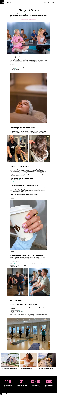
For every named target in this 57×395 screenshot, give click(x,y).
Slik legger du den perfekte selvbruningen (26, 369)
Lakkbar (12, 198)
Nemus (12, 70)
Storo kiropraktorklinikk (15, 310)
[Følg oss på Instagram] (4, 394)
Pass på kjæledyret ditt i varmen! (45, 368)
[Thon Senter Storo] (5, 2)
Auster (30, 132)
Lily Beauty (13, 68)
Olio (12, 181)
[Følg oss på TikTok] (6, 394)
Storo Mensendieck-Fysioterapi (16, 311)
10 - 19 (46, 2)
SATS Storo (12, 263)
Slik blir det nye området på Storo (9, 368)
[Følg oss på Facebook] (1, 394)
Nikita (36, 132)
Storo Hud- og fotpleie (15, 69)
